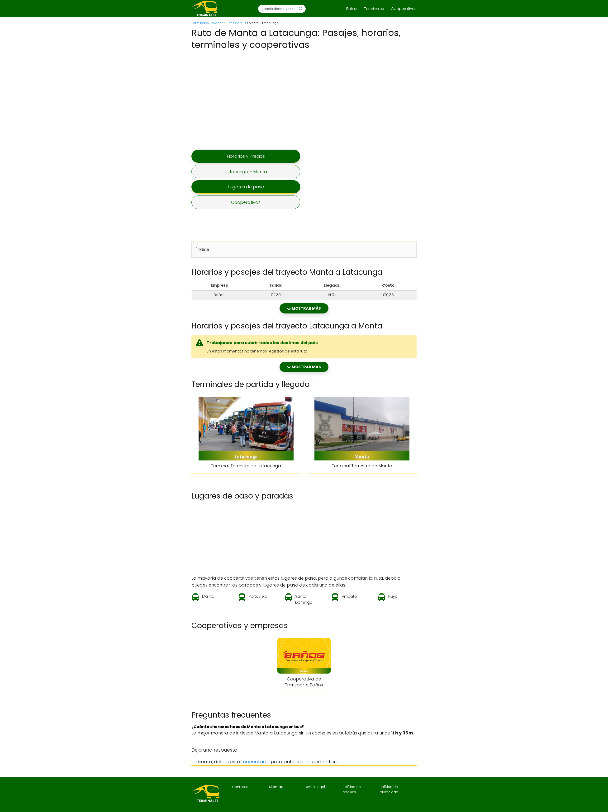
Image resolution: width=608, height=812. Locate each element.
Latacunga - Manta (246, 172)
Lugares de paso (246, 187)
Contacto (240, 786)
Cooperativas (404, 8)
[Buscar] (301, 8)
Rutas (351, 8)
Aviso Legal (315, 786)
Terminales (374, 8)
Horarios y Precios (246, 156)
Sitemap (276, 786)
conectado (256, 761)
